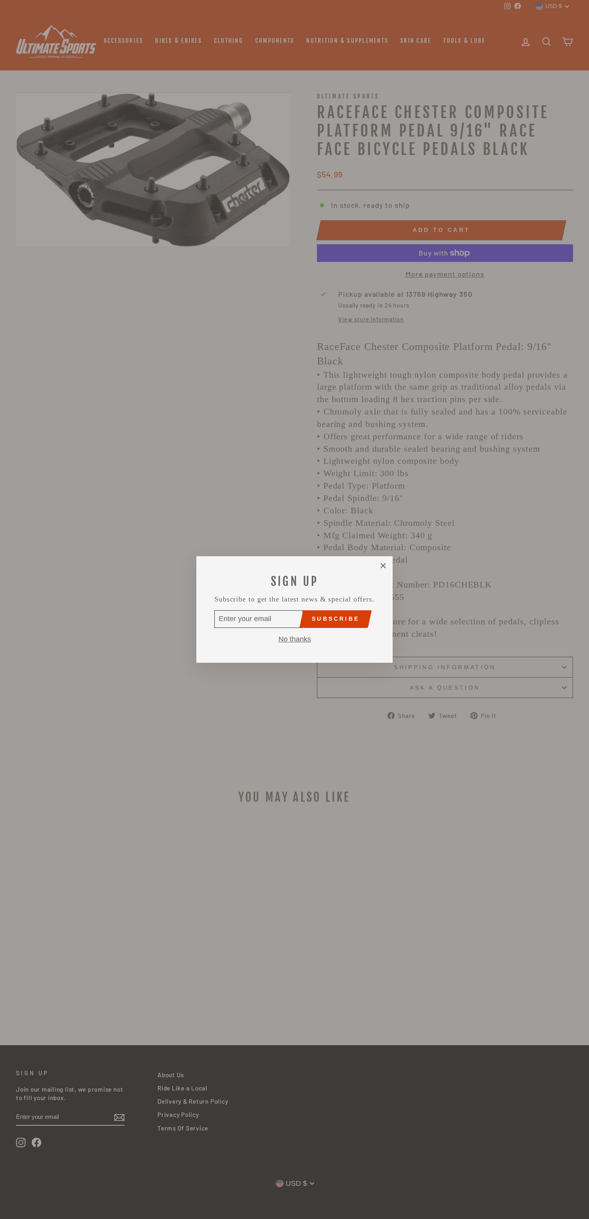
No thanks (294, 639)
